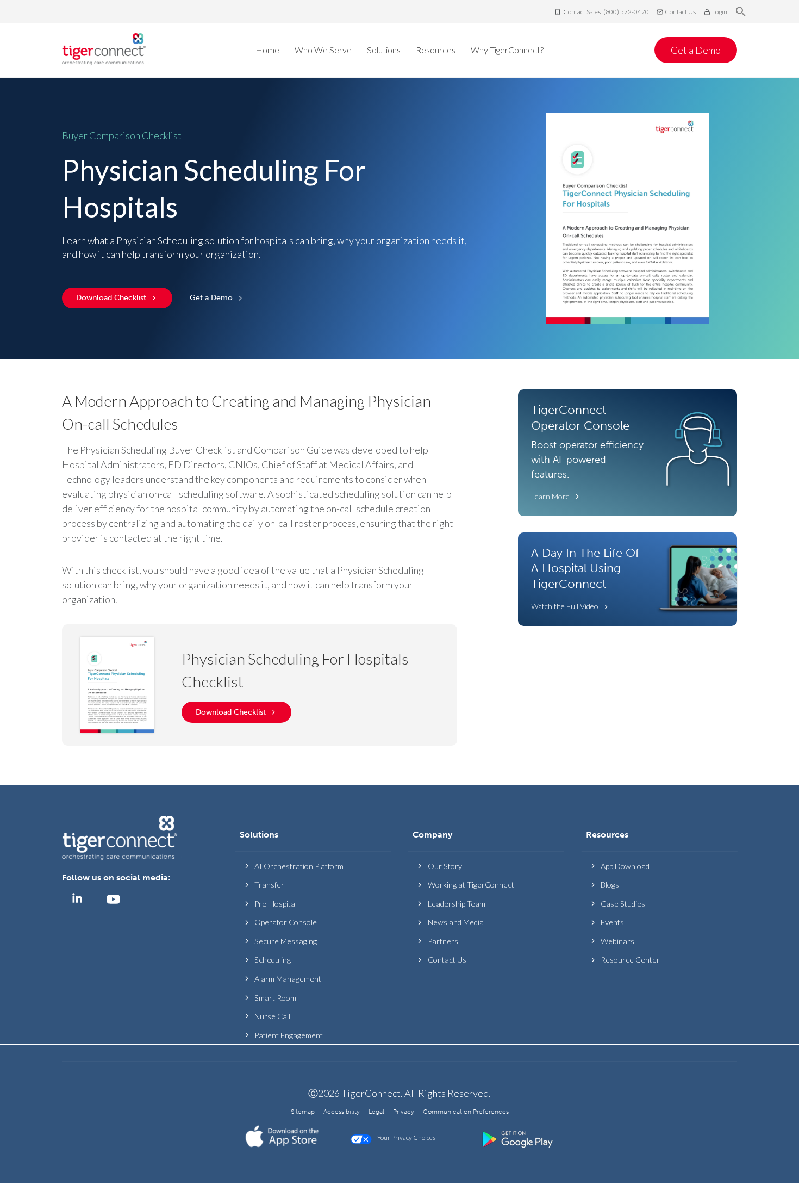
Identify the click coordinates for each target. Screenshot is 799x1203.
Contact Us (680, 12)
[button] (741, 12)
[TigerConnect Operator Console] (627, 452)
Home (267, 50)
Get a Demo (696, 50)
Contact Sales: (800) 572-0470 (606, 12)
